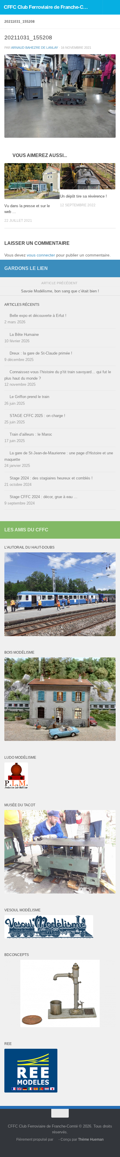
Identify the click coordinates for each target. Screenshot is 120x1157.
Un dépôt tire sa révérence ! (83, 196)
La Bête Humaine (24, 334)
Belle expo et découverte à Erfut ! (38, 315)
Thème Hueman (91, 1139)
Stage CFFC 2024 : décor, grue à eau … (43, 497)
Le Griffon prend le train (29, 397)
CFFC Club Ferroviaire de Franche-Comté (47, 7)
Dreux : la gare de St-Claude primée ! (41, 353)
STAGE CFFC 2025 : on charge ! (37, 415)
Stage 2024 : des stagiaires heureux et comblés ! (51, 478)
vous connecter (41, 255)
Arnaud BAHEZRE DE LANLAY (34, 47)
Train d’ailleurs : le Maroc (31, 434)
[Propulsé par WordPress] (56, 1140)
